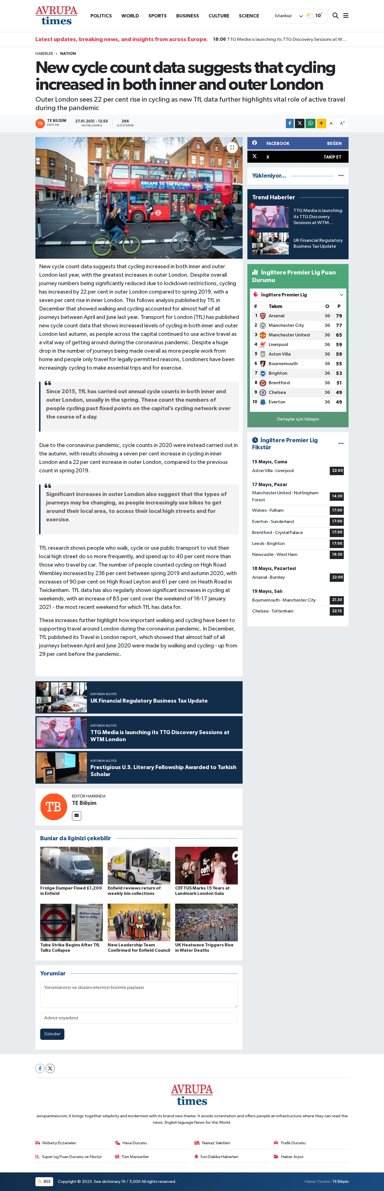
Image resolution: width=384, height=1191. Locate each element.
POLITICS (101, 16)
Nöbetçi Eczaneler (59, 1143)
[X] (50, 1068)
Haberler (44, 54)
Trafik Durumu (293, 1143)
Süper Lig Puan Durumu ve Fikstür (72, 1157)
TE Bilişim (84, 803)
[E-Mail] (76, 816)
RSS (47, 1181)
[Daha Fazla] (321, 123)
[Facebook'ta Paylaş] (290, 123)
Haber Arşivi (292, 1157)
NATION (68, 54)
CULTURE (219, 16)
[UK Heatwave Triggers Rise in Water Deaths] (206, 922)
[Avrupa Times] (56, 16)
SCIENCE (249, 16)
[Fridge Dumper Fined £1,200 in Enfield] (71, 865)
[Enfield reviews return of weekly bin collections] (139, 865)
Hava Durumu (135, 1143)
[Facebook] (40, 1068)
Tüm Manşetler (135, 1157)
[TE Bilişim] (53, 806)
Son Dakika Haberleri (219, 1157)
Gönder (52, 1034)
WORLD (130, 16)
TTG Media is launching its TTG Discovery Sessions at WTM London (281, 39)
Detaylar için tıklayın (298, 419)
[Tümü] (341, 175)
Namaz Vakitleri (216, 1143)
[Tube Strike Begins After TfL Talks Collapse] (71, 922)
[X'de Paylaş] (299, 123)
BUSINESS (187, 16)
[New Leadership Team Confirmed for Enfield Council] (139, 922)
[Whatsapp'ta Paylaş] (310, 123)
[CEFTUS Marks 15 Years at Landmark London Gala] (206, 865)
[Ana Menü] (343, 16)
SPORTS (157, 16)
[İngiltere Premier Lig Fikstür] (341, 444)
